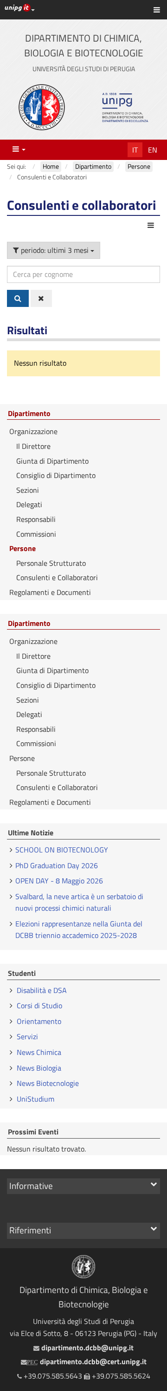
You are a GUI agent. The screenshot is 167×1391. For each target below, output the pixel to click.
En (152, 149)
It (135, 149)
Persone (22, 548)
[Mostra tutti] (41, 298)
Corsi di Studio (39, 1005)
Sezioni (27, 490)
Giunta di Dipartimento (52, 460)
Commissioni (36, 533)
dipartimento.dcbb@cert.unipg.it (87, 1361)
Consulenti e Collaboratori (57, 577)
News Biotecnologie (48, 1083)
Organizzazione (33, 431)
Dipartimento (29, 414)
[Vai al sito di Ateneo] (42, 107)
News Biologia (39, 1067)
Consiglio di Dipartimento (56, 475)
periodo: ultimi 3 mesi (54, 250)
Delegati (29, 504)
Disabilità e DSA (42, 990)
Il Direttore (33, 446)
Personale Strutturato (51, 563)
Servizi (27, 1036)
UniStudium (35, 1098)
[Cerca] (18, 298)
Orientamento (39, 1021)
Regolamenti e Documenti (50, 592)
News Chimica (39, 1052)
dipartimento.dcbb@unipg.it (86, 1347)
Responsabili (36, 519)
